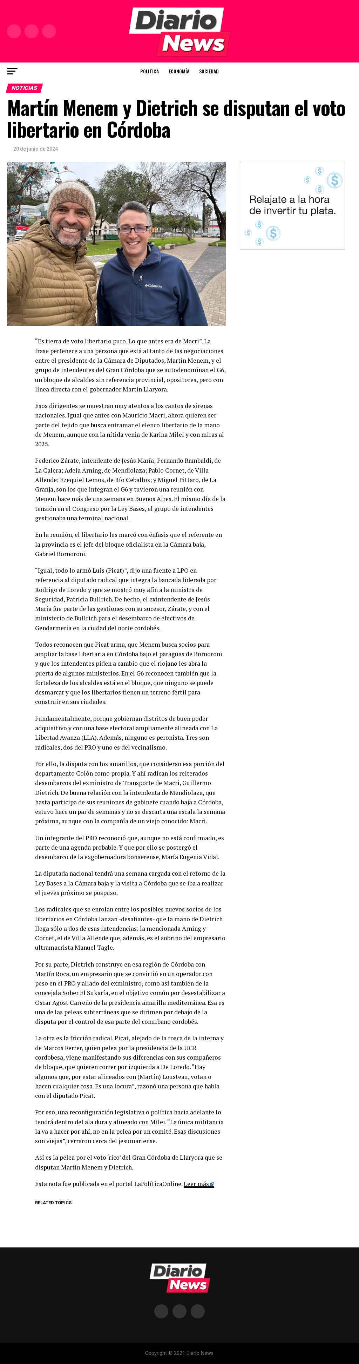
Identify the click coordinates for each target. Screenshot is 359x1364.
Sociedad (209, 71)
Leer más (196, 1184)
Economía (179, 71)
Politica (149, 71)
